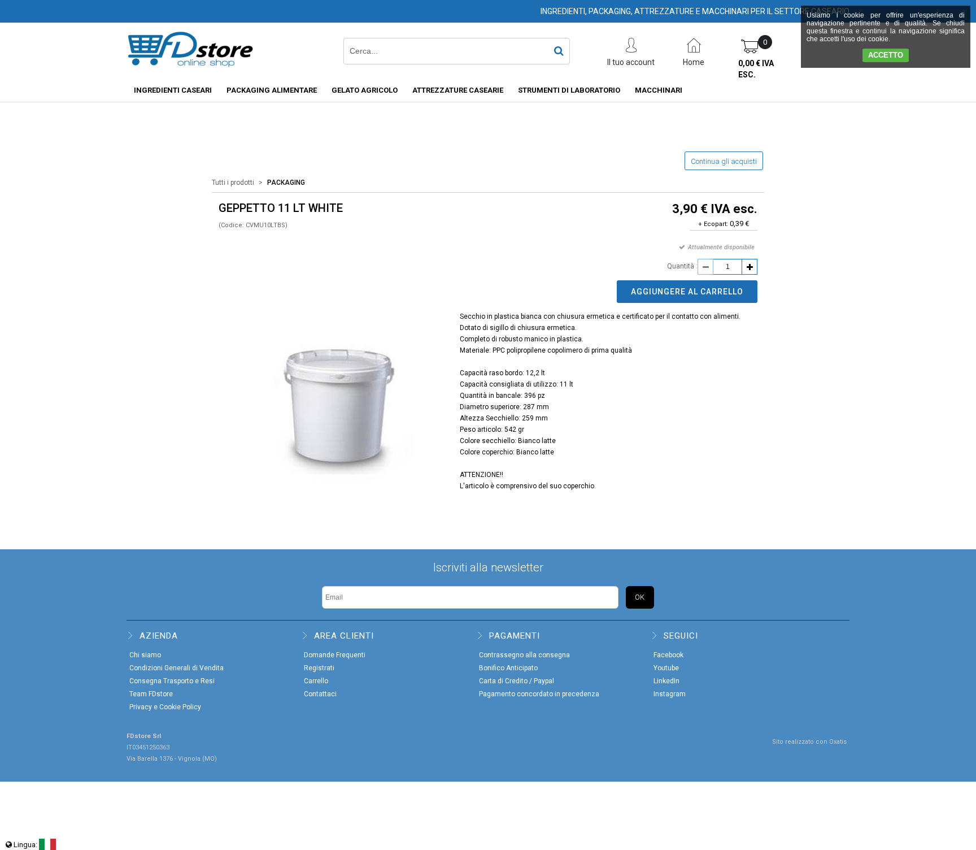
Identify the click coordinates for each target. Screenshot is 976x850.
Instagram (669, 694)
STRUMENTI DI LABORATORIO (569, 90)
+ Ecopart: (713, 224)
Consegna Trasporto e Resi (172, 681)
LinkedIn (666, 681)
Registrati (319, 668)
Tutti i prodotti (233, 183)
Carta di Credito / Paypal (516, 681)
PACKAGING (286, 183)
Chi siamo (145, 655)
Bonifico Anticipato (508, 668)
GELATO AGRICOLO (365, 90)
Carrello (316, 681)
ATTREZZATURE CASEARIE (457, 90)
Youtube (666, 668)
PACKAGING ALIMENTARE (271, 90)
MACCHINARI (658, 90)
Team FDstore (151, 694)
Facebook (668, 655)
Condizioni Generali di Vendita (176, 668)
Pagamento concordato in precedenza (539, 694)
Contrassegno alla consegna (524, 655)
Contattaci (320, 694)
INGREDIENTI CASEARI (173, 90)
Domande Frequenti (334, 655)
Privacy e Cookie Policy (165, 707)
